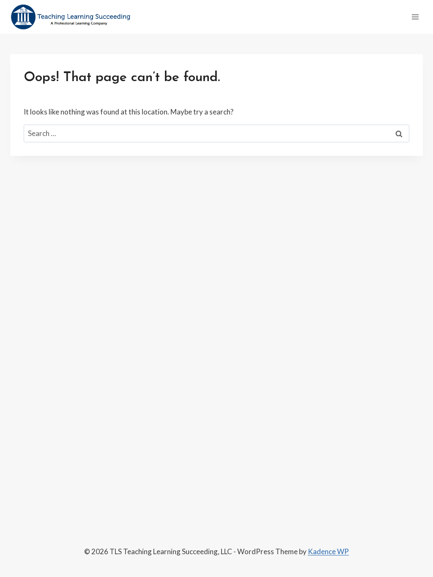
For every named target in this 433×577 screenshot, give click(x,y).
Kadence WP (328, 551)
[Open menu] (415, 16)
